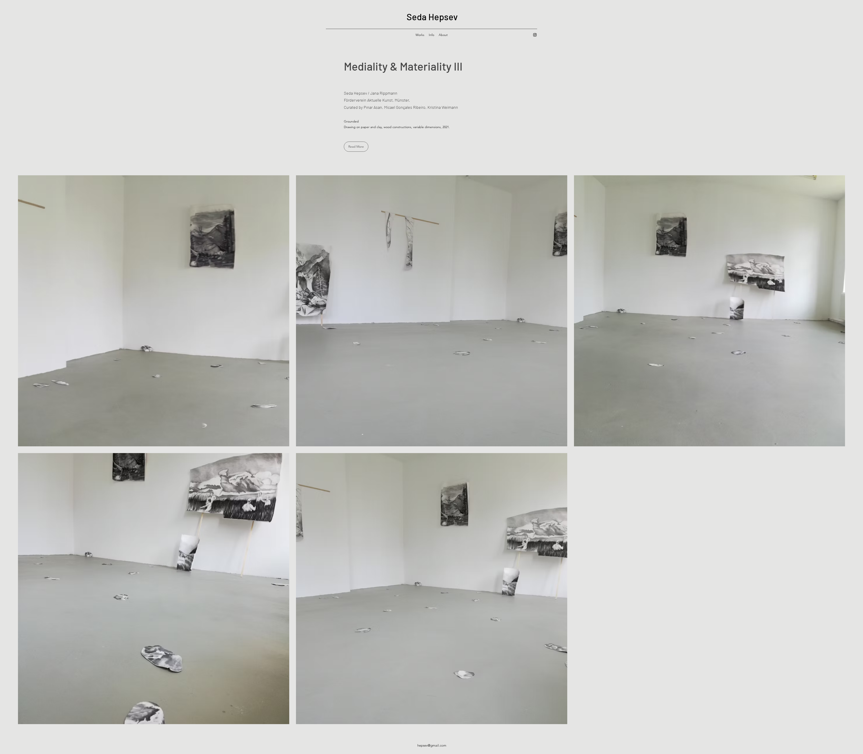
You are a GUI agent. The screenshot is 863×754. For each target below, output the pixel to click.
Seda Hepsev (432, 16)
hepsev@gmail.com (431, 745)
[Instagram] (535, 35)
